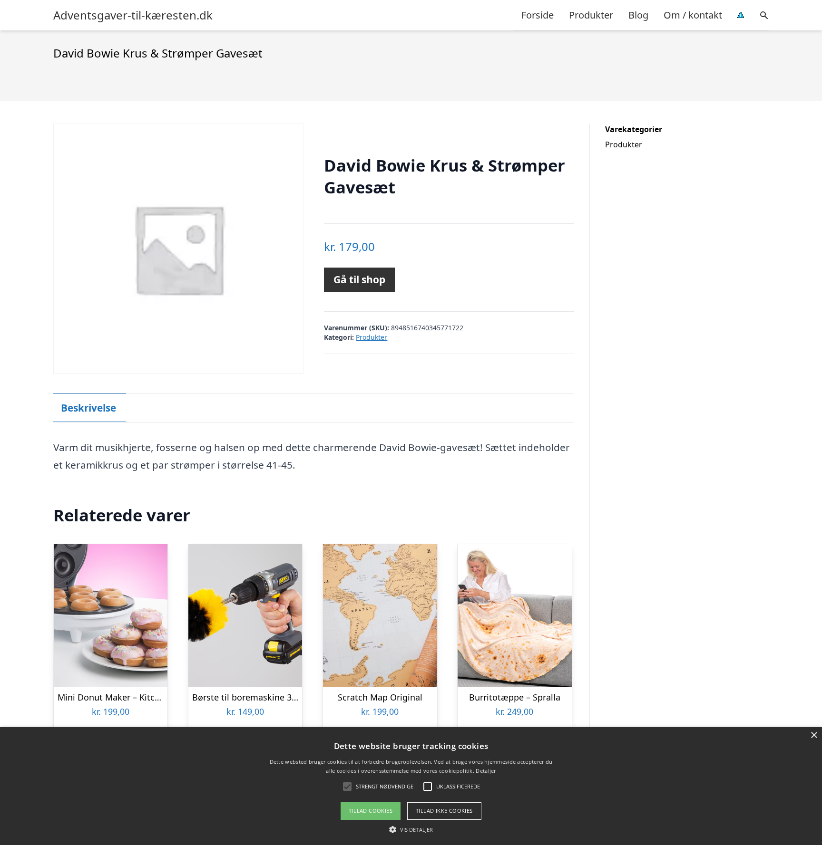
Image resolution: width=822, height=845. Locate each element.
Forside (537, 15)
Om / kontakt (693, 15)
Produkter (591, 15)
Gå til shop (359, 279)
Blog (638, 15)
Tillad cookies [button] (370, 810)
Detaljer (486, 770)
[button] (411, 829)
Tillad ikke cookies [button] (444, 810)
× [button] (813, 735)
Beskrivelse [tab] (88, 407)
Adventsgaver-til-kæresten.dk (133, 15)
